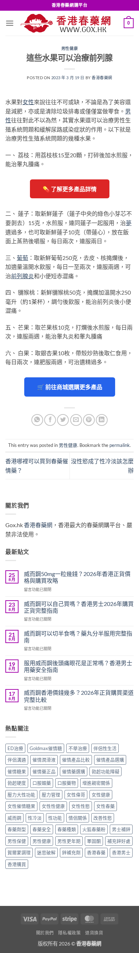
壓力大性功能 (21, 794)
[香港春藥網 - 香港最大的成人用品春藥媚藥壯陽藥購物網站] (68, 23)
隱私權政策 (69, 933)
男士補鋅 (121, 829)
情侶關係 (77, 818)
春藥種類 (66, 829)
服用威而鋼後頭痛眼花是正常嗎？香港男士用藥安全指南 (78, 666)
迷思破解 (46, 852)
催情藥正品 (44, 771)
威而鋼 (14, 818)
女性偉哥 (76, 794)
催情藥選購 (73, 771)
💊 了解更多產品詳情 (70, 188)
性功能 (55, 818)
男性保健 (16, 841)
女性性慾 (80, 806)
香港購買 (16, 864)
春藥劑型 (16, 829)
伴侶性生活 (105, 748)
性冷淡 (35, 818)
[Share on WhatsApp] (37, 420)
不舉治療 (77, 748)
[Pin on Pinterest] (89, 420)
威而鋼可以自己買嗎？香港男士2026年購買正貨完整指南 (79, 607)
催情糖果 (16, 771)
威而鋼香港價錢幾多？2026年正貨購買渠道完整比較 (79, 696)
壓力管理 (51, 794)
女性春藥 (105, 806)
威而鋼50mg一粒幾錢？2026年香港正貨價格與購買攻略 (77, 577)
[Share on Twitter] (63, 420)
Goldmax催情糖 (46, 748)
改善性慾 (102, 818)
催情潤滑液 (44, 760)
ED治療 (15, 748)
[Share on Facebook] (50, 420)
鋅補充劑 (71, 852)
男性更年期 (69, 841)
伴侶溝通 (16, 760)
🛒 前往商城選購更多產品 (69, 386)
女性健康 (101, 794)
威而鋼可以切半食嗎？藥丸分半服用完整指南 (78, 636)
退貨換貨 (94, 933)
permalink (119, 445)
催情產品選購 (110, 760)
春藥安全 (41, 829)
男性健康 (69, 48)
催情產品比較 (76, 760)
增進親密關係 (96, 783)
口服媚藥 (41, 783)
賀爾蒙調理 (19, 852)
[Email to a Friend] (76, 420)
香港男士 (121, 852)
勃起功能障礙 (105, 771)
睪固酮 (94, 841)
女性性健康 (53, 806)
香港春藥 (96, 852)
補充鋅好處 (118, 841)
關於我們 (45, 933)
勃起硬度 (16, 783)
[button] (9, 23)
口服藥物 (66, 783)
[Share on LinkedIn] (102, 420)
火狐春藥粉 (93, 829)
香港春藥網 (102, 77)
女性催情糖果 (21, 806)
